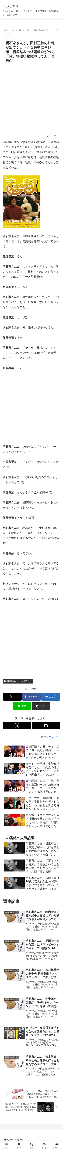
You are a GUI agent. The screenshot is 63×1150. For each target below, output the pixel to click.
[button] (56, 704)
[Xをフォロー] (17, 725)
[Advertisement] (31, 97)
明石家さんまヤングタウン (19, 681)
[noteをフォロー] (46, 725)
